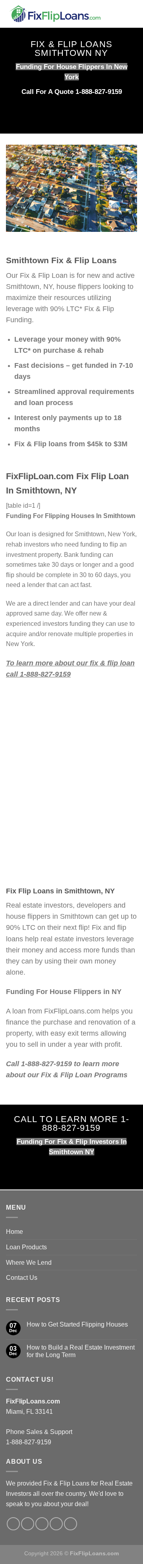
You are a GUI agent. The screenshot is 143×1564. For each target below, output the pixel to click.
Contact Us (21, 1277)
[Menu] (132, 13)
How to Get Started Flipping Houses (77, 1324)
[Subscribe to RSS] (56, 1523)
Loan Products (26, 1247)
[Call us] (41, 1523)
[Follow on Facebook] (13, 1523)
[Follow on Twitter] (27, 1523)
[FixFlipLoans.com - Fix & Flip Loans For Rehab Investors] (61, 14)
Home (14, 1231)
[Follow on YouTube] (70, 1523)
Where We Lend (29, 1262)
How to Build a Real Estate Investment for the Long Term (81, 1351)
